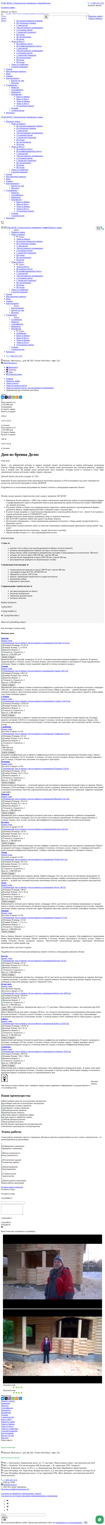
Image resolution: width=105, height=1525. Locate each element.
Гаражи (9, 76)
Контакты (10, 113)
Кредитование (12, 78)
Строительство (17, 110)
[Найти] (46, 17)
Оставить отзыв (8, 1189)
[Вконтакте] (7, 1501)
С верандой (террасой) (26, 32)
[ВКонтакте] (2, 397)
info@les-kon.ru (10, 363)
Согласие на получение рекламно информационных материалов (29, 1496)
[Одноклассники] (16, 397)
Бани (8, 74)
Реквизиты (16, 92)
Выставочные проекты (16, 71)
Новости (15, 87)
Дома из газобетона (19, 64)
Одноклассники (15, 374)
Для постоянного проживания (29, 28)
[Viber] (9, 397)
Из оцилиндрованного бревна (29, 21)
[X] (6, 397)
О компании (11, 85)
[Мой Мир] (20, 397)
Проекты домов (95, 16)
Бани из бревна (23, 97)
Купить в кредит (8, 657)
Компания (5, 1403)
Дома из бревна (95, 18)
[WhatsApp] (13, 397)
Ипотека (15, 83)
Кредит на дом (17, 80)
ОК (86, 1523)
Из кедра (20, 39)
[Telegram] (7, 1504)
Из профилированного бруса (29, 46)
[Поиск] (98, 228)
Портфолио (16, 94)
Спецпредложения (19, 67)
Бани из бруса (22, 99)
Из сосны (20, 34)
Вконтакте (13, 367)
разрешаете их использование (69, 1522)
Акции (9, 69)
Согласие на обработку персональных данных (21, 1493)
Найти (4, 1517)
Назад (16, 230)
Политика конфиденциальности (15, 1489)
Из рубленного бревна (26, 23)
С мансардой (22, 25)
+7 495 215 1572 (97, 3)
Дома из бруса (17, 41)
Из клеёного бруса (24, 44)
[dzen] (7, 1507)
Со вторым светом (24, 30)
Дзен (11, 372)
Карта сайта (6, 1419)
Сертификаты (17, 90)
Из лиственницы (23, 37)
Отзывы (14, 108)
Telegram (12, 369)
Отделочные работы (25, 106)
